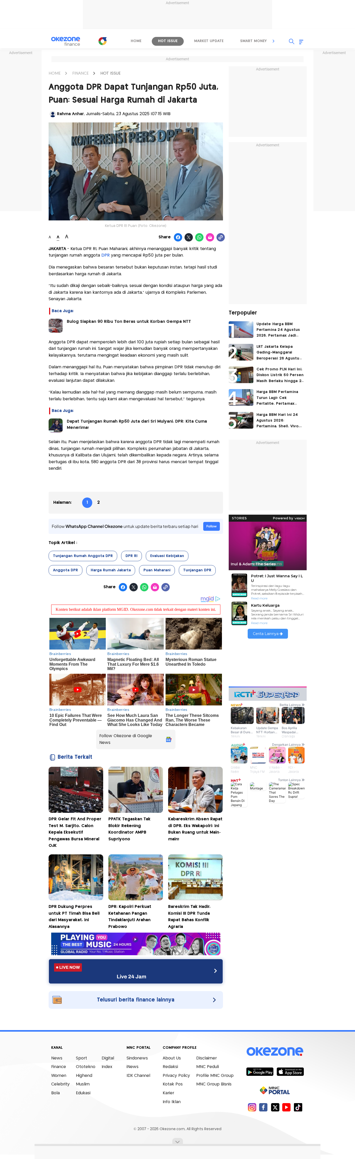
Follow (211, 526)
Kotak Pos (173, 1084)
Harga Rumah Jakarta (111, 570)
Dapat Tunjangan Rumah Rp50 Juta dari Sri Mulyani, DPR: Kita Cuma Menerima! (137, 425)
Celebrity (60, 1084)
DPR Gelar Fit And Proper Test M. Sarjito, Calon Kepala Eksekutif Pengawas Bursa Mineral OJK (75, 832)
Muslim (83, 1084)
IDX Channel (138, 1076)
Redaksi (170, 1067)
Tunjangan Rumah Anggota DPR (83, 556)
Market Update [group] (208, 41)
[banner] (135, 954)
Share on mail (210, 237)
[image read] (56, 326)
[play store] (259, 1071)
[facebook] (263, 1107)
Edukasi (83, 1093)
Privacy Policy (176, 1076)
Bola (55, 1093)
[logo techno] (66, 41)
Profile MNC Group (215, 1076)
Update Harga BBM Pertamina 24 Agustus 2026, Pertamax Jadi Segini (278, 330)
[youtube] (286, 1107)
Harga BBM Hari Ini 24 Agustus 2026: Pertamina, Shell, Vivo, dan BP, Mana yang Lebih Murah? (278, 421)
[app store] (290, 1071)
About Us (172, 1058)
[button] (273, 41)
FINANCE (80, 73)
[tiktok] (298, 1107)
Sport (81, 1058)
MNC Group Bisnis (214, 1084)
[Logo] (102, 41)
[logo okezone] (275, 1051)
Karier (168, 1093)
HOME (55, 73)
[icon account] (53, 114)
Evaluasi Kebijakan (167, 556)
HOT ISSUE (110, 73)
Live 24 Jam (131, 976)
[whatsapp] (199, 237)
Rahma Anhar (70, 114)
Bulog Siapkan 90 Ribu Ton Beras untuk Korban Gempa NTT (129, 322)
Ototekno (85, 1067)
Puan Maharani (156, 570)
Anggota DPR (65, 570)
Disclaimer (206, 1058)
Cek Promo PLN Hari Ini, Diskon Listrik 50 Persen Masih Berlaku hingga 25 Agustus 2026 (280, 376)
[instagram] (252, 1107)
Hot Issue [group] (168, 41)
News (56, 1058)
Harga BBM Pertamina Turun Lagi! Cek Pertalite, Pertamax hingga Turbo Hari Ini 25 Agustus (280, 398)
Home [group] (136, 41)
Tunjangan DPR (197, 570)
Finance (58, 1067)
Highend (84, 1076)
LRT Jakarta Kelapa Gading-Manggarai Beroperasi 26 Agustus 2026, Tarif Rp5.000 (279, 353)
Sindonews (137, 1058)
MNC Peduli (207, 1067)
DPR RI (131, 556)
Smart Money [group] (253, 41)
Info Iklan (172, 1102)
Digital (108, 1058)
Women (58, 1076)
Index (107, 1067)
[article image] (241, 329)
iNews (133, 1067)
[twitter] (275, 1107)
